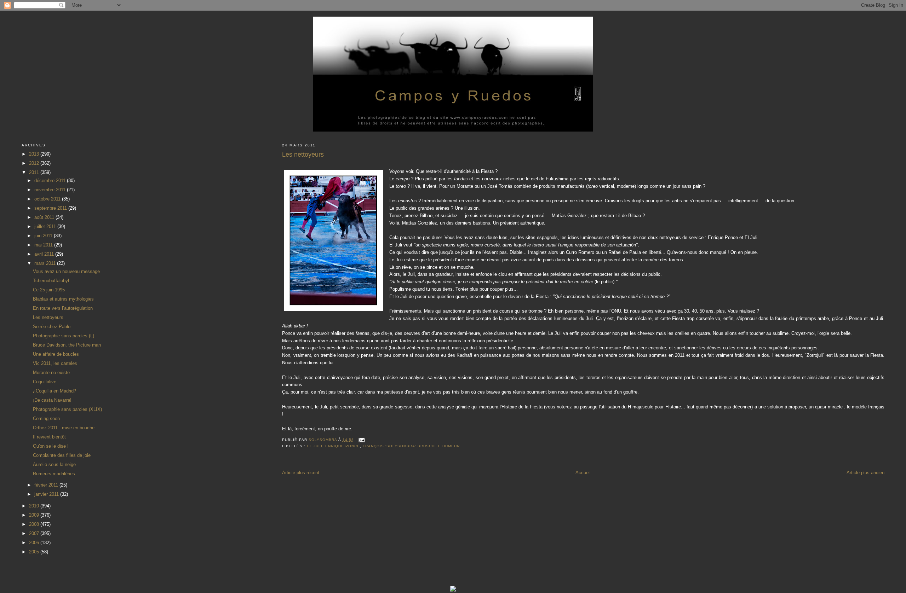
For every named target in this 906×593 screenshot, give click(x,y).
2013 (34, 154)
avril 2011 (44, 254)
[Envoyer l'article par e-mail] (361, 440)
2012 (34, 163)
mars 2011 (45, 263)
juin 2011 (44, 235)
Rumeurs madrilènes (54, 473)
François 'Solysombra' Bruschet (401, 446)
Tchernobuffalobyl (51, 280)
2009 (34, 515)
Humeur (451, 446)
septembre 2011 (51, 208)
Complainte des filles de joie (62, 455)
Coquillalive (44, 381)
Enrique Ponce (342, 446)
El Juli (314, 446)
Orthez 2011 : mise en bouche (63, 427)
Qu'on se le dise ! (51, 446)
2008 (34, 524)
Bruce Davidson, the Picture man (67, 345)
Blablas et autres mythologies (63, 299)
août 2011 (45, 217)
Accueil (583, 472)
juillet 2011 (45, 226)
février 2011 (46, 485)
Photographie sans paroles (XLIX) (67, 409)
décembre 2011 (50, 180)
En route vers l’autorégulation (63, 308)
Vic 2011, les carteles (55, 363)
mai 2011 (44, 245)
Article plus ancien (865, 472)
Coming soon (46, 418)
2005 (34, 551)
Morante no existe (51, 372)
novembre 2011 (50, 189)
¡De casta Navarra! (52, 400)
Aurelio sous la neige (54, 464)
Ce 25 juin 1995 (49, 289)
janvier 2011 (47, 494)
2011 (34, 172)
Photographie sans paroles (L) (63, 335)
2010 (34, 505)
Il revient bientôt (49, 437)
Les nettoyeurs (48, 317)
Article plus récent (300, 472)
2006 (34, 542)
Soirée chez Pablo (51, 326)
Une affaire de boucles (56, 354)
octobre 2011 (48, 199)
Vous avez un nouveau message (66, 271)
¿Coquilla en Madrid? (54, 391)
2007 (34, 533)
